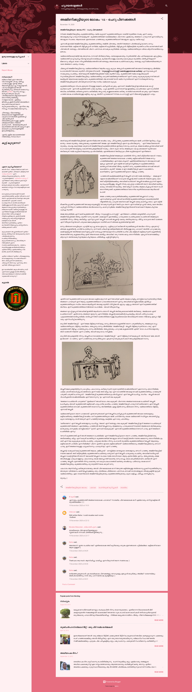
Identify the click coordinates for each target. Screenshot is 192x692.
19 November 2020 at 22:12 (79, 521)
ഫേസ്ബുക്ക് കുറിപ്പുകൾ (108, 488)
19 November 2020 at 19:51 (79, 505)
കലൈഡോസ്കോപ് (21, 178)
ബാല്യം (124, 488)
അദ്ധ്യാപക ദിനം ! (69, 653)
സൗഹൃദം (65, 601)
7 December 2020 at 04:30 (78, 564)
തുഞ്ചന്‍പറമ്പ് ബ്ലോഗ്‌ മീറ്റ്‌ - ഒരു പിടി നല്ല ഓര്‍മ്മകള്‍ (86, 627)
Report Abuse (7, 70)
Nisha (71, 542)
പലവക (93, 488)
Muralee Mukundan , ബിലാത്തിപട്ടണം (83, 527)
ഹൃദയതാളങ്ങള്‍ (71, 5)
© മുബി (72, 497)
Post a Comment (68, 584)
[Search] (166, 6)
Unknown (72, 512)
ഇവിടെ (10, 91)
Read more (159, 620)
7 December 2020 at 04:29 (78, 551)
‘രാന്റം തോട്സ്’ (7, 174)
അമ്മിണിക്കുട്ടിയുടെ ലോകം (76, 488)
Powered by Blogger (113, 682)
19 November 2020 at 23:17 (79, 536)
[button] (162, 19)
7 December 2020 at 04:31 (78, 579)
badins (116, 686)
